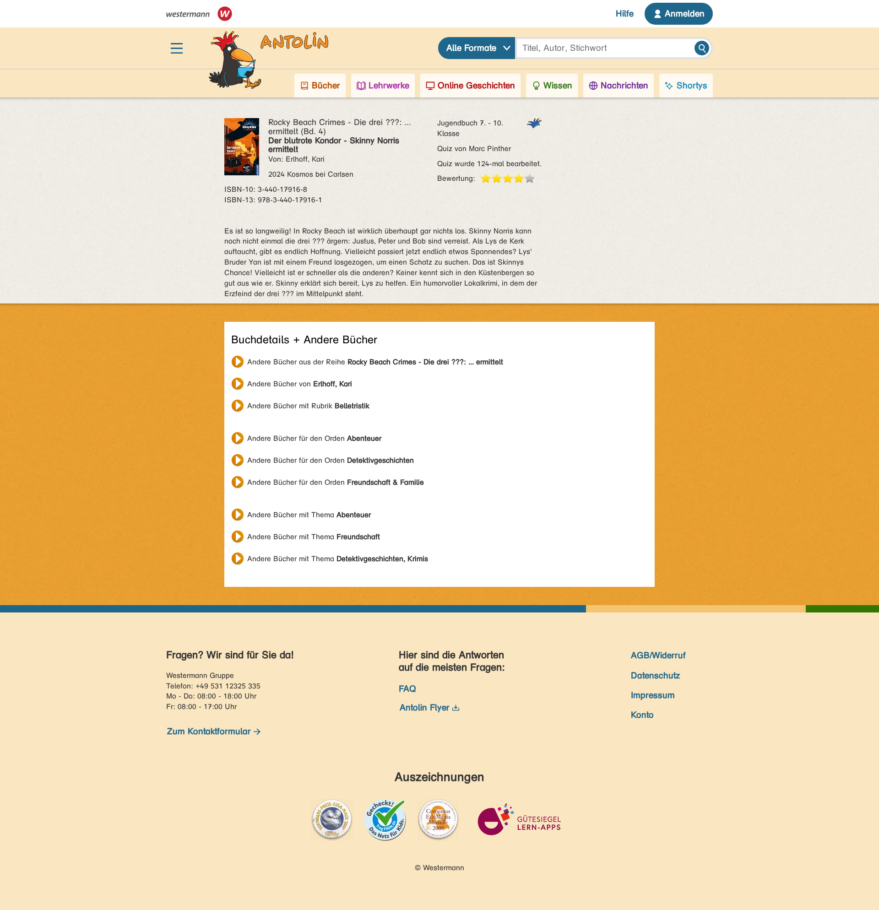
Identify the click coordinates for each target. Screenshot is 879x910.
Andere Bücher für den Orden (314, 438)
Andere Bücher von (299, 383)
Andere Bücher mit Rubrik (308, 405)
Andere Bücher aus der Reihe (375, 362)
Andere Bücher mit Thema (309, 514)
